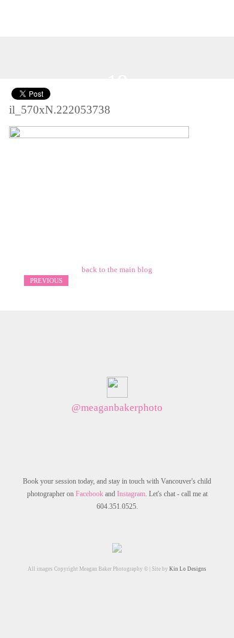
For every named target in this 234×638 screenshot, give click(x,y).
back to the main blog (117, 269)
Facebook (89, 494)
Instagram (131, 494)
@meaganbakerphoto (117, 407)
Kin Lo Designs (187, 569)
